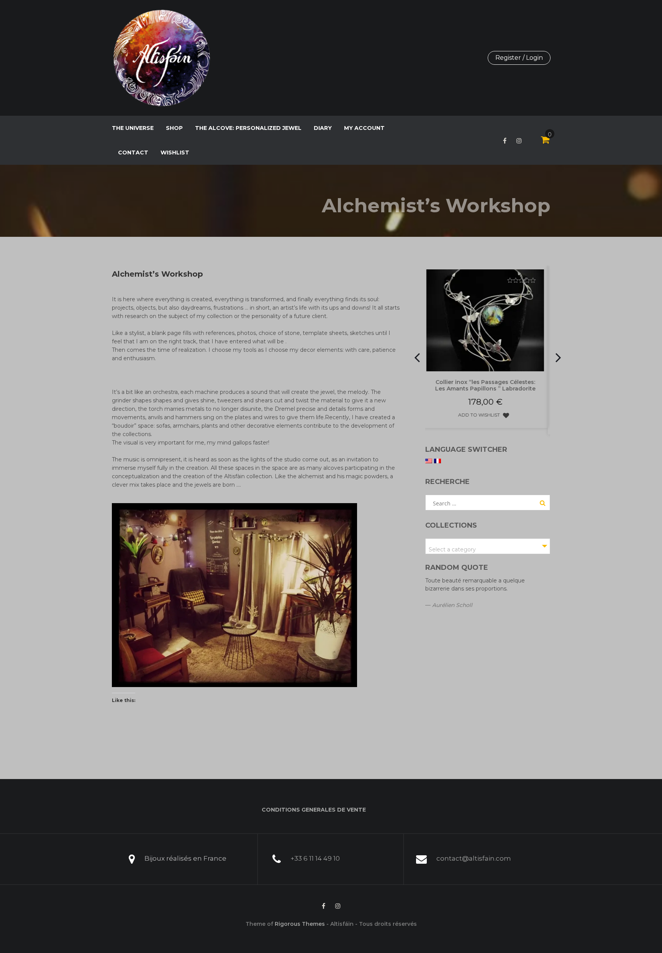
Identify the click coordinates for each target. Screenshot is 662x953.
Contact (133, 152)
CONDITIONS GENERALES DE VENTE (314, 809)
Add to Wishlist (497, 421)
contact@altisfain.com (473, 858)
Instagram (519, 140)
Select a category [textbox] (452, 549)
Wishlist (175, 152)
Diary (323, 128)
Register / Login (519, 57)
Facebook (504, 140)
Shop (174, 128)
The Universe (133, 128)
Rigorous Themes (300, 923)
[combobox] (488, 546)
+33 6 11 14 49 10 (315, 858)
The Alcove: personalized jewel (248, 128)
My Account (364, 128)
